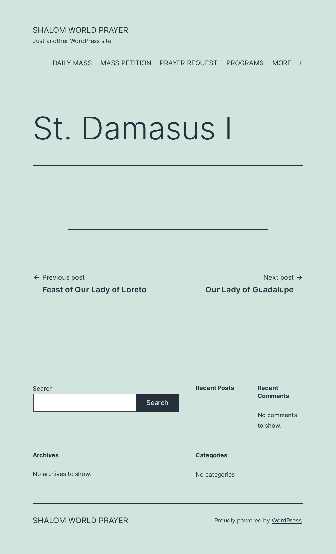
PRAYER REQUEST (189, 63)
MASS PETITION (125, 63)
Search (43, 388)
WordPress (287, 520)
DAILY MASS (72, 63)
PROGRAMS (245, 63)
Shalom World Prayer (80, 30)
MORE (281, 63)
